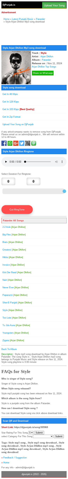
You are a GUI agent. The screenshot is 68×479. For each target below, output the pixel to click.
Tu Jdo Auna (16, 325)
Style (12, 310)
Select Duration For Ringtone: (16, 174)
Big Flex (14, 234)
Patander (40, 19)
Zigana (13, 340)
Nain (12, 280)
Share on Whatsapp (43, 73)
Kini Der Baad (16, 272)
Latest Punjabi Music (22, 19)
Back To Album (9, 349)
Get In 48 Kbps (10, 94)
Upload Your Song (54, 5)
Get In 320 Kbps (18, 109)
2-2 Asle (13, 227)
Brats (12, 242)
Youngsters (15, 333)
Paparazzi (14, 295)
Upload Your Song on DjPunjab (17, 124)
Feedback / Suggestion (15, 457)
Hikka (12, 257)
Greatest (14, 249)
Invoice (13, 264)
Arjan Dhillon (46, 56)
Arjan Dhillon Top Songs (44, 66)
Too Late (14, 317)
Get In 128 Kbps (10, 101)
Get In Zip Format (11, 116)
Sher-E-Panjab (17, 302)
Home (6, 19)
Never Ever (15, 287)
